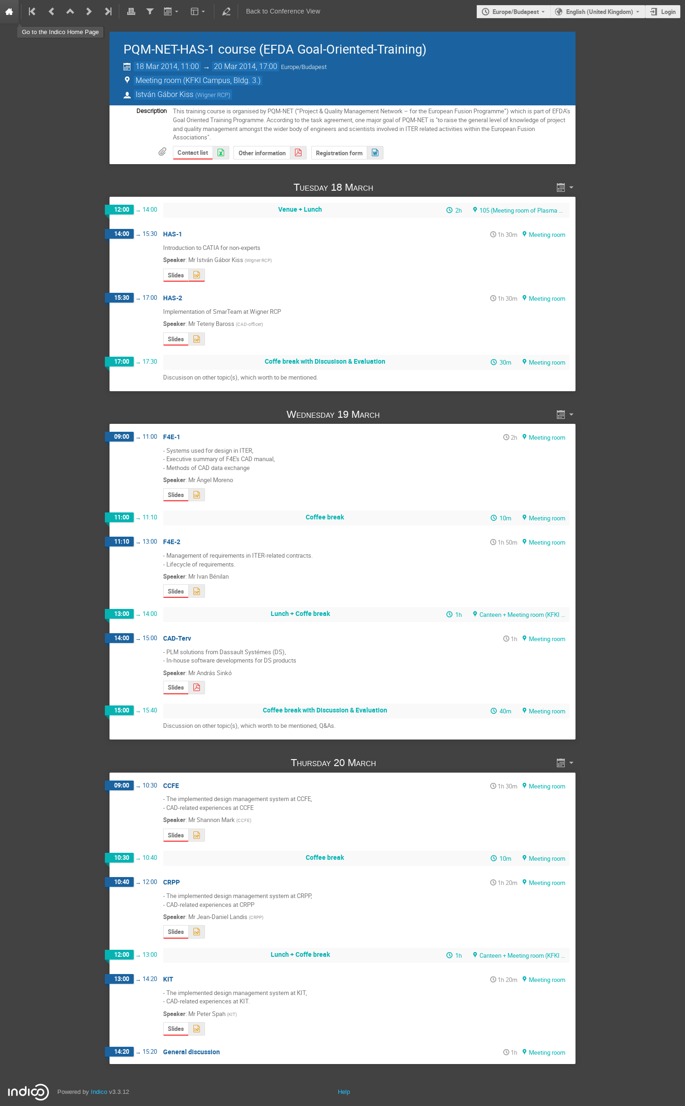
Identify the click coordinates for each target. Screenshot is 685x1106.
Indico (99, 1092)
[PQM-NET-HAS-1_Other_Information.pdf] (298, 152)
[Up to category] (70, 11)
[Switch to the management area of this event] (226, 11)
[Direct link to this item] (386, 187)
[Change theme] (198, 11)
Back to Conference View (283, 11)
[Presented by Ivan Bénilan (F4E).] (196, 591)
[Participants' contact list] (220, 152)
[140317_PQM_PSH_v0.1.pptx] (196, 1029)
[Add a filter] (149, 11)
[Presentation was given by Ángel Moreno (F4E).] (196, 495)
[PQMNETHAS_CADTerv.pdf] (196, 687)
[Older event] (51, 11)
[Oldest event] (33, 11)
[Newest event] (107, 11)
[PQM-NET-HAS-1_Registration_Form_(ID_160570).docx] (375, 152)
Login (668, 11)
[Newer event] (89, 11)
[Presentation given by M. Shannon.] (196, 835)
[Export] (172, 11)
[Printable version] (131, 11)
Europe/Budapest (516, 11)
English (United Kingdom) (599, 11)
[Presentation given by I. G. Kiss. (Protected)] (196, 275)
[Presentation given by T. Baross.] (196, 339)
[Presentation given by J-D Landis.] (196, 932)
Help (344, 1092)
